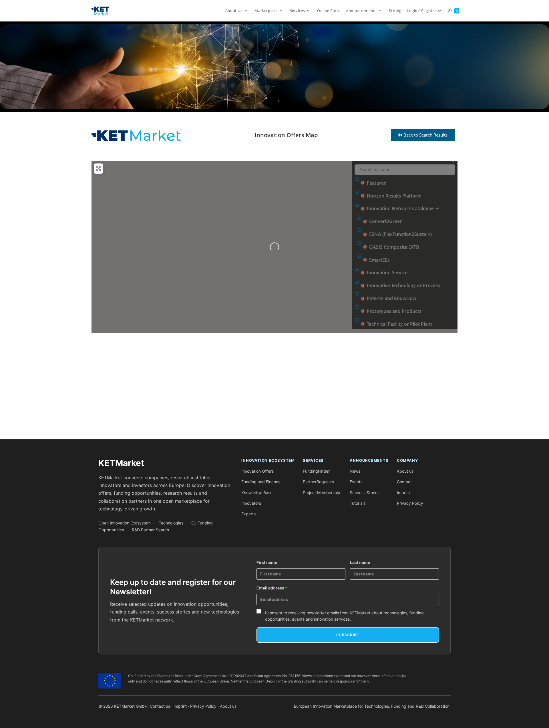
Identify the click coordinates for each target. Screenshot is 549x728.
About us (405, 471)
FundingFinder (316, 471)
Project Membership (321, 492)
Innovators (251, 503)
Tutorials (357, 503)
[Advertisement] (263, 393)
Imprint (403, 492)
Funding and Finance (261, 481)
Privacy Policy (410, 503)
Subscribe (347, 635)
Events (356, 481)
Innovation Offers (257, 471)
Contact (404, 481)
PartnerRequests (318, 481)
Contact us (160, 706)
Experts (248, 513)
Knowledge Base (256, 492)
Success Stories (364, 492)
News (355, 471)
